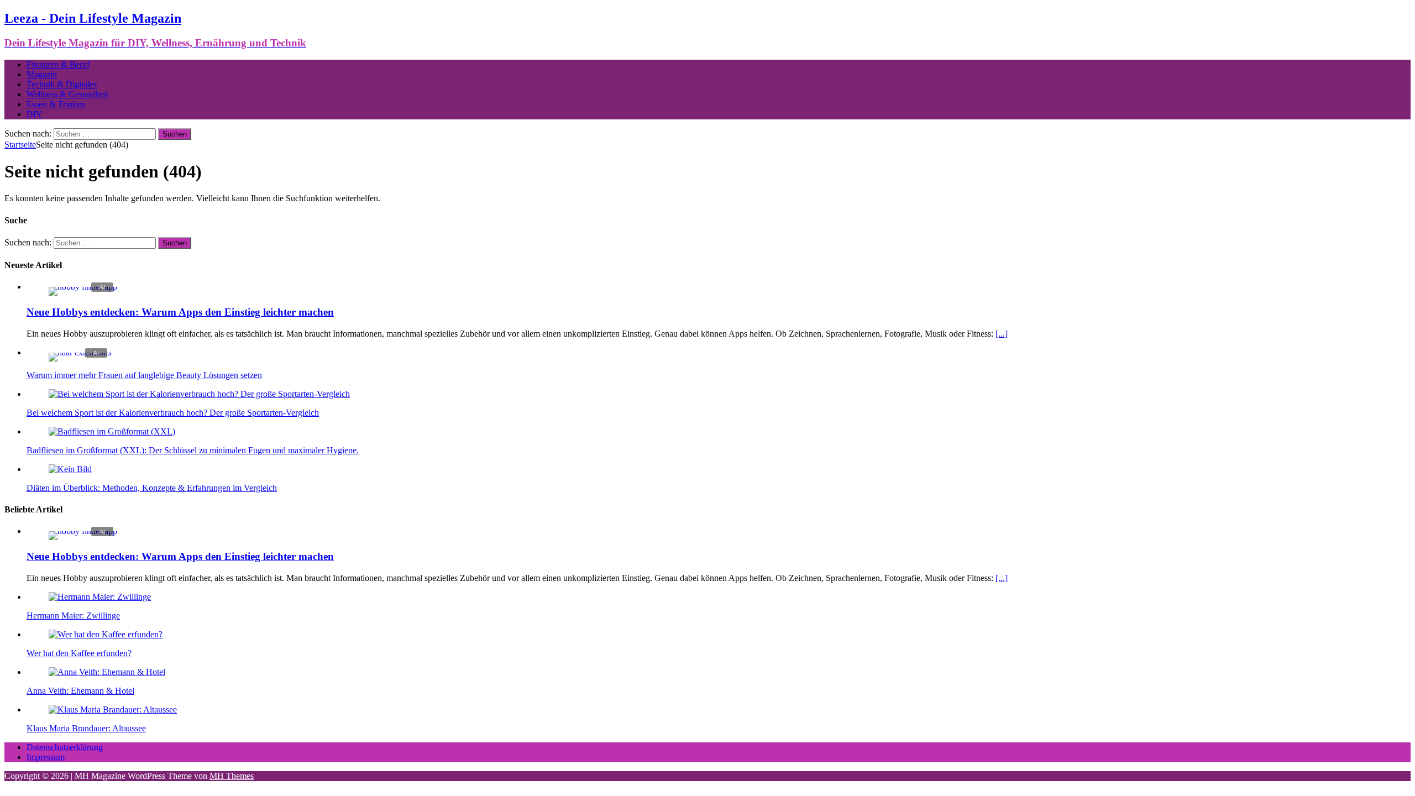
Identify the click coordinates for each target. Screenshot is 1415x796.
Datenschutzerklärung (65, 747)
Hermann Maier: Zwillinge (73, 615)
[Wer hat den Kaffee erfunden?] (106, 634)
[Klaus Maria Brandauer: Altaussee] (113, 709)
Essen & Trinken (56, 104)
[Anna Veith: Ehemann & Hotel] (107, 672)
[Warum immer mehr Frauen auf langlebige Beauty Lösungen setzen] (80, 352)
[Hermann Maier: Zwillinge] (100, 596)
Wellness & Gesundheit (67, 94)
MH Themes (231, 776)
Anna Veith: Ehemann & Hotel (80, 690)
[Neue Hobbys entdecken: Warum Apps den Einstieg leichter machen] (83, 286)
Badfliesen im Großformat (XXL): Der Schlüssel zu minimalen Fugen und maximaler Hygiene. (193, 450)
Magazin (42, 74)
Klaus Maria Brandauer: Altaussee (86, 728)
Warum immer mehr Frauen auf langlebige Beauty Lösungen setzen (144, 375)
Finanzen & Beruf (58, 64)
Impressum (46, 757)
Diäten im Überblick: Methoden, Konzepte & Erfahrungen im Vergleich (152, 488)
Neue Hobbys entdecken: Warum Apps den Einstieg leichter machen (180, 312)
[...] (1001, 333)
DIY (35, 114)
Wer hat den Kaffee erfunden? (79, 653)
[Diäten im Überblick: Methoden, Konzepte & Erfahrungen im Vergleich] (70, 469)
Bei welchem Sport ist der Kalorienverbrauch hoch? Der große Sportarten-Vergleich (173, 412)
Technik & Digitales (62, 84)
